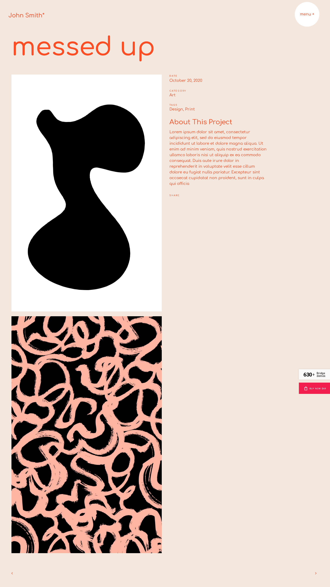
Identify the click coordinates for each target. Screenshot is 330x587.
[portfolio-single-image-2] (86, 555)
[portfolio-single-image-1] (86, 313)
